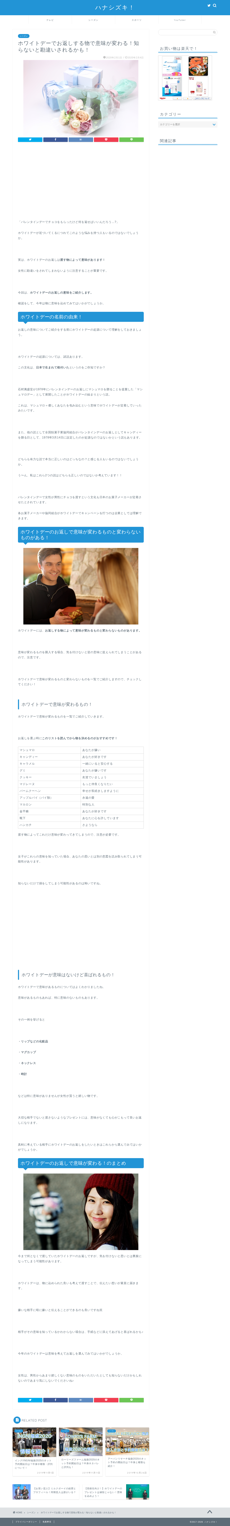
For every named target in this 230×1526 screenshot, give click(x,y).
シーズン (93, 20)
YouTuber (180, 20)
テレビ (50, 20)
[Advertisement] (81, 183)
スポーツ (137, 20)
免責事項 (47, 1522)
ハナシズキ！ (115, 7)
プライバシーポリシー (26, 1522)
